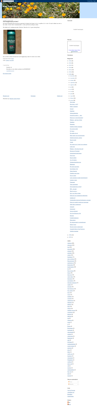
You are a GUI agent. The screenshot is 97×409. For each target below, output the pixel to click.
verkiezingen (70, 336)
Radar (73, 50)
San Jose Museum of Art (75, 213)
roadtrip (69, 284)
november (72, 78)
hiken (68, 306)
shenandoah (70, 358)
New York (69, 371)
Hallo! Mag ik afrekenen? (75, 204)
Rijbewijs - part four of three (76, 120)
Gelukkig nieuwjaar (74, 231)
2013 (70, 65)
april (71, 93)
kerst (68, 292)
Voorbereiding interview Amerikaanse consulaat (80, 200)
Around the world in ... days (76, 115)
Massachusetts (70, 261)
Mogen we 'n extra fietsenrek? (76, 117)
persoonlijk (12, 60)
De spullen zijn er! (74, 133)
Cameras (75, 50)
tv (67, 324)
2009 (70, 74)
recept (68, 322)
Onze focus (72, 155)
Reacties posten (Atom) (15, 98)
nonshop (69, 367)
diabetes (69, 304)
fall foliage (69, 342)
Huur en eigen (73, 175)
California (7, 60)
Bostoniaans (70, 328)
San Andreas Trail (74, 168)
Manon (69, 404)
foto (68, 247)
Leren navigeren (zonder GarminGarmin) (78, 177)
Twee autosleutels (74, 184)
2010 (70, 72)
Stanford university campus (76, 137)
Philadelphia (70, 360)
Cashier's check (73, 180)
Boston (69, 326)
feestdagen (69, 257)
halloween (69, 302)
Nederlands (69, 338)
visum (68, 294)
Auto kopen (72, 102)
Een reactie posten (7, 73)
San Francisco (70, 288)
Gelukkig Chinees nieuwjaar (76, 126)
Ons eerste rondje (74, 128)
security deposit (70, 346)
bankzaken (69, 278)
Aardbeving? (72, 197)
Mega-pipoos (73, 220)
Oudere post (59, 96)
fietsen (68, 272)
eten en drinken (70, 259)
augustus (72, 84)
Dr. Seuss (72, 131)
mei (71, 91)
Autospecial (72, 209)
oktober (72, 80)
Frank (69, 402)
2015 (70, 60)
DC (68, 268)
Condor (71, 142)
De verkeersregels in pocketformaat (78, 222)
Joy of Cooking (73, 160)
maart (71, 96)
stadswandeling (70, 369)
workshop (69, 348)
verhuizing (69, 320)
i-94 (68, 365)
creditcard (69, 361)
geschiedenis (70, 280)
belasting (69, 314)
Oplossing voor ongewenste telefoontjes (78, 195)
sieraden (69, 334)
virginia (69, 255)
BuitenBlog (69, 394)
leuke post (69, 274)
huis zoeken (70, 290)
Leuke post (72, 146)
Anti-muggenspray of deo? (10, 21)
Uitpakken (72, 122)
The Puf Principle (71, 390)
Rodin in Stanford (74, 106)
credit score (70, 354)
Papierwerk (72, 182)
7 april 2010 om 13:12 (10, 70)
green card (69, 363)
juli (71, 87)
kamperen (69, 356)
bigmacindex (70, 265)
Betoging (72, 215)
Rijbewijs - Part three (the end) (76, 148)
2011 (70, 69)
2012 (70, 67)
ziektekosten (70, 300)
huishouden (69, 330)
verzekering (70, 312)
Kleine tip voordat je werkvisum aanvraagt (79, 202)
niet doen (69, 286)
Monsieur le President (74, 151)
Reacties (71, 384)
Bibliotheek (72, 164)
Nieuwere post (6, 96)
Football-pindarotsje (74, 218)
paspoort (69, 375)
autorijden (69, 253)
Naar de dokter (73, 157)
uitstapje (69, 251)
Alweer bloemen (73, 171)
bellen (68, 352)
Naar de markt (73, 140)
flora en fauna (70, 270)
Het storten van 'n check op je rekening (78, 144)
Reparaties (72, 124)
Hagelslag (72, 111)
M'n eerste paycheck (74, 166)
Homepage (33, 96)
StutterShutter (70, 396)
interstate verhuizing (71, 282)
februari (72, 98)
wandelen (69, 296)
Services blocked (74, 211)
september (72, 82)
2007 (70, 237)
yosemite (69, 298)
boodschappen (70, 267)
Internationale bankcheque (75, 153)
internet (69, 308)
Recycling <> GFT (74, 104)
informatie (69, 245)
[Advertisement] (14, 84)
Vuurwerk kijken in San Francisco (77, 229)
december (72, 75)
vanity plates (70, 276)
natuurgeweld (70, 332)
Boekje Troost (73, 224)
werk (68, 340)
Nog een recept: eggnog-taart (76, 226)
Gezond (71, 108)
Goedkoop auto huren (74, 173)
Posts (70, 381)
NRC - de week (73, 189)
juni (71, 89)
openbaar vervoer (71, 310)
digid (68, 373)
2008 (70, 235)
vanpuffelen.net (70, 392)
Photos (79, 50)
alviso (68, 350)
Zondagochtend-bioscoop (75, 162)
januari (71, 100)
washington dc (70, 263)
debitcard (69, 316)
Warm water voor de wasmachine (77, 135)
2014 (70, 63)
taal (68, 318)
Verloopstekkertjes (74, 113)
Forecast (70, 50)
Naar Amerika (9, 6)
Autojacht (72, 206)
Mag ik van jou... (73, 191)
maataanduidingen (71, 344)
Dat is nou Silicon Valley (75, 193)
